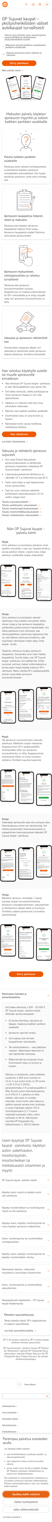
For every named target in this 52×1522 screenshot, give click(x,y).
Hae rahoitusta (19, 434)
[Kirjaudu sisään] (40, 4)
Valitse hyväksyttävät (26, 1502)
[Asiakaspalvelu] (33, 4)
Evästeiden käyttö (10, 1419)
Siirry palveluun (19, 63)
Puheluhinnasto (9, 1431)
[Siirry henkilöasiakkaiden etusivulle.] (5, 4)
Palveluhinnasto (9, 1425)
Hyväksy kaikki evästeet (26, 1494)
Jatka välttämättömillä (26, 1509)
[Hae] (26, 4)
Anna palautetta (9, 1412)
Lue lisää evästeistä (11, 1517)
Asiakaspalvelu (8, 1406)
